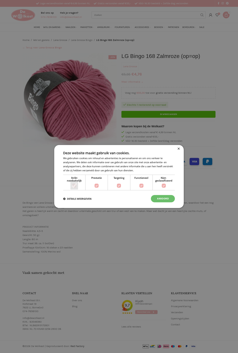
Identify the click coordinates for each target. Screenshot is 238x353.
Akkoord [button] (163, 198)
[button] (77, 198)
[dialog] (119, 176)
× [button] (178, 149)
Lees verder (140, 170)
